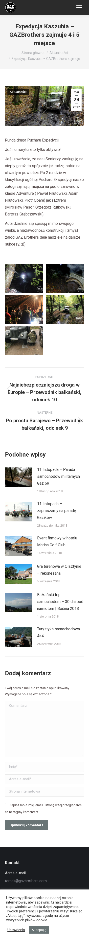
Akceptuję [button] (39, 930)
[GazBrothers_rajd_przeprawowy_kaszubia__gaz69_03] (24, 309)
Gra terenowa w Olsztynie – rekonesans (59, 570)
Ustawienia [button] (16, 930)
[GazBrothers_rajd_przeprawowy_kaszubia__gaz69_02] (65, 278)
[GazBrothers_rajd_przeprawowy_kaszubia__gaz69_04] (65, 309)
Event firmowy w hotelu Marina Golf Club (57, 541)
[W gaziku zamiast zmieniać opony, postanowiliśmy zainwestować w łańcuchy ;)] (24, 340)
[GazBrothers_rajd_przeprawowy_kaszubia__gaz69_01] (24, 278)
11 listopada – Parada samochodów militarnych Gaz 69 (58, 476)
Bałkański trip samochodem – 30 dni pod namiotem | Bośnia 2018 (60, 601)
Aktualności (18, 92)
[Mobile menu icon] (79, 7)
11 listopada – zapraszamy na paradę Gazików (56, 510)
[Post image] (18, 477)
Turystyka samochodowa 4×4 (58, 632)
